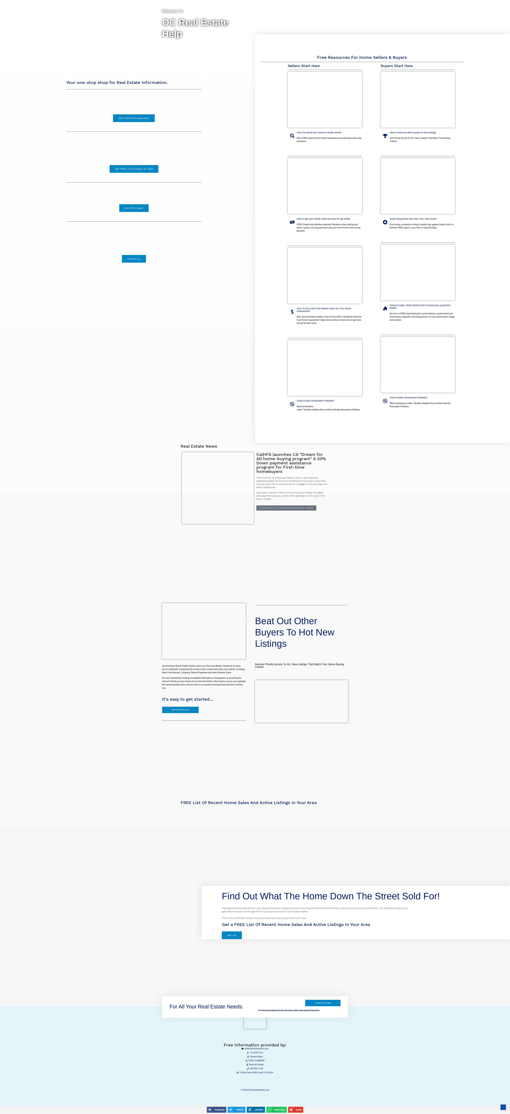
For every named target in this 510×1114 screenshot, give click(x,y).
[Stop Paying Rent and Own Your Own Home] (385, 222)
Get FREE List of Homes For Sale (134, 168)
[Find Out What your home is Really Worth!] (292, 135)
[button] (216, 1110)
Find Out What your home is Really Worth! (319, 132)
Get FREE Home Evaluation (133, 118)
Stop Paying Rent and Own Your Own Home (413, 219)
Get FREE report (134, 208)
